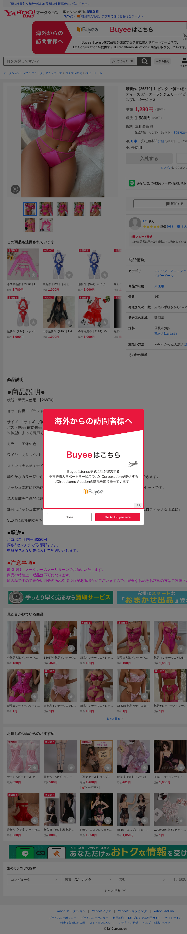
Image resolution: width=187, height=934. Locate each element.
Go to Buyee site (118, 517)
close (69, 517)
